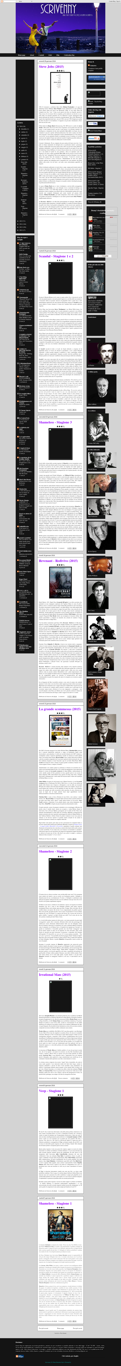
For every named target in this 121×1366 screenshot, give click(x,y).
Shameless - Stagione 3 (55, 422)
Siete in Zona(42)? (24, 388)
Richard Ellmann (97, 227)
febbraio (23, 156)
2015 (21, 221)
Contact (21, 431)
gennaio (23, 159)
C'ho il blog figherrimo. (23, 278)
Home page (21, 55)
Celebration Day (69, 55)
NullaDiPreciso (24, 526)
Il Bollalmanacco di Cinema (25, 402)
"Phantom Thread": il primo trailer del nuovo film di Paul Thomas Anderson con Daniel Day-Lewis (25, 302)
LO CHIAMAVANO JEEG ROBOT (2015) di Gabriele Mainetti (25, 317)
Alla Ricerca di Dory (25, 291)
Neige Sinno (96, 248)
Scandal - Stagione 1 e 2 (56, 256)
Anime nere (22, 412)
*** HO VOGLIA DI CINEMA (25, 244)
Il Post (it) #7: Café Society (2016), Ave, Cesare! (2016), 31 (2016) (96, 182)
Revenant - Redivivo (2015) (58, 560)
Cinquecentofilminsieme (25, 326)
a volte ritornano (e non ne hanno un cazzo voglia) (24, 492)
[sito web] (96, 80)
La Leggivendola (24, 437)
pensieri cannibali (24, 538)
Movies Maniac (24, 500)
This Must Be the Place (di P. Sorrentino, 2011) (26, 341)
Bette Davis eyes (24, 267)
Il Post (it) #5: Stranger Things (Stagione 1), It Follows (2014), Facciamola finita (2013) (95, 174)
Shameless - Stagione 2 (55, 851)
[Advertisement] (60, 231)
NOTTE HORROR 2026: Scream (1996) (25, 379)
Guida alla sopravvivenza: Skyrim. (23, 282)
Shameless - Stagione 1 (55, 1203)
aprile (23, 150)
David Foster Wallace (98, 221)
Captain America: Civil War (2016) (95, 194)
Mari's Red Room (25, 479)
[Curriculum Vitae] (94, 140)
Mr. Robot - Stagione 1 (95, 168)
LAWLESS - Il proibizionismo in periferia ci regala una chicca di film (25, 504)
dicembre (24, 129)
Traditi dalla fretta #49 (25, 614)
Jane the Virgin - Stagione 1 (96, 189)
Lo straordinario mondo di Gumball (24, 450)
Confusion (22, 573)
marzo (23, 153)
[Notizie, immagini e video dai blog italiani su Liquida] (94, 95)
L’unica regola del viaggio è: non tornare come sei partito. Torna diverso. (25, 636)
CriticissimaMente (25, 363)
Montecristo (23, 489)
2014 (21, 224)
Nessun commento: (63, 1078)
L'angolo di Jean (24, 448)
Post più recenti (43, 1328)
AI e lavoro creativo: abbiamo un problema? (25, 440)
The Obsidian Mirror (23, 612)
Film (57, 55)
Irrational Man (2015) (55, 974)
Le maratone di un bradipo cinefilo (25, 458)
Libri (50, 55)
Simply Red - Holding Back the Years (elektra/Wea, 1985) (25, 355)
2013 (21, 227)
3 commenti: (61, 410)
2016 (21, 126)
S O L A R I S (23, 590)
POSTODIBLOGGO (25, 552)
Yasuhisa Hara (96, 234)
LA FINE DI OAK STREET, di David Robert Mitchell (24, 563)
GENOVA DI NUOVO (25, 554)
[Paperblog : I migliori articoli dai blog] (92, 124)
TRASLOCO (23, 328)
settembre (24, 135)
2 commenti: (61, 214)
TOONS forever (24, 620)
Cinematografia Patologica (24, 313)
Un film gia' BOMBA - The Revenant (26, 472)
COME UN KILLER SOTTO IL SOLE (25, 350)
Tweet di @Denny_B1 (95, 202)
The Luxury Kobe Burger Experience (24, 604)
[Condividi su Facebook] (74, 214)
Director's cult (23, 376)
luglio (23, 141)
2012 (21, 230)
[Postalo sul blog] (70, 214)
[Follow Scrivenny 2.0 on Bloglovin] (96, 117)
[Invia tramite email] (68, 214)
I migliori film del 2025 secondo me (24, 247)
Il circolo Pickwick (98, 240)
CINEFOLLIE (24, 290)
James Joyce (96, 225)
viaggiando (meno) (25, 632)
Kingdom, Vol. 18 (98, 232)
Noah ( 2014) (23, 395)
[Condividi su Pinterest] (75, 214)
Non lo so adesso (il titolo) (25, 514)
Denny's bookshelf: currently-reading (102, 211)
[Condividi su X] (72, 214)
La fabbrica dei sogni (24, 428)
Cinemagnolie (23, 297)
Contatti (41, 55)
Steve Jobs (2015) (51, 66)
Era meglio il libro (25, 393)
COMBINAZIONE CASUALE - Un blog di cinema (25, 336)
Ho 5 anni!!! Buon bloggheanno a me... (25, 461)
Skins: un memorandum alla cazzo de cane (24, 518)
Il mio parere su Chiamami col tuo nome (24, 530)
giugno (23, 144)
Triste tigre (96, 247)
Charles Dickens (97, 241)
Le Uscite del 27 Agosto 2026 (24, 420)
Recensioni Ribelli (25, 560)
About (32, 55)
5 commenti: (61, 1321)
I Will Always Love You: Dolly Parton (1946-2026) (25, 582)
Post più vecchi (77, 1328)
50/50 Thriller (23, 254)
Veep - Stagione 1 (51, 1090)
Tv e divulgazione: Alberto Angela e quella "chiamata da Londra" (25, 367)
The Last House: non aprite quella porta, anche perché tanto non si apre (25, 542)
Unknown (93, 65)
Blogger (73, 1362)
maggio (23, 147)
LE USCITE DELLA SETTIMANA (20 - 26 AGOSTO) (26, 594)
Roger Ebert (23, 579)
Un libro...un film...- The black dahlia (25, 270)
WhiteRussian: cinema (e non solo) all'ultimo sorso (25, 646)
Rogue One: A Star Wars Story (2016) (95, 164)
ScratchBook (23, 602)
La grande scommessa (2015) (60, 708)
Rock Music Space (25, 571)
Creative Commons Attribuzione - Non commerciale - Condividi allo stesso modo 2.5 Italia (95, 307)
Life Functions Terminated (23, 469)
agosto (23, 138)
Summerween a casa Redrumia (25, 482)
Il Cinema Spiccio (24, 410)
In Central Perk (24, 418)
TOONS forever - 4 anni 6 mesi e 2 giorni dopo (25, 624)
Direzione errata (24, 386)
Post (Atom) (63, 1333)
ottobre (23, 132)
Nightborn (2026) (24, 404)
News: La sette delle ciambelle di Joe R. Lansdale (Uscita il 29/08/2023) (25, 258)
